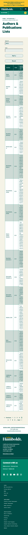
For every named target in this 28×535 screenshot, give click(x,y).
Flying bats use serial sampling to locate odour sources (22, 99)
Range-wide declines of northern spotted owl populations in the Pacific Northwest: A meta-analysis (22, 257)
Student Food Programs (9, 521)
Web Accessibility (8, 487)
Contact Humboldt (8, 469)
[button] (20, 9)
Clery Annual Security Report (11, 525)
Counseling (6, 515)
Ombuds (5, 528)
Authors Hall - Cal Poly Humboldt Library (14, 427)
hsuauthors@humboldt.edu (14, 431)
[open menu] (25, 9)
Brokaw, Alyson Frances (8, 100)
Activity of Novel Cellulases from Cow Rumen (22, 386)
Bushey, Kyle (9, 317)
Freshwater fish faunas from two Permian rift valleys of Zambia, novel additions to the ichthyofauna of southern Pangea (22, 115)
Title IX (6, 493)
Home (4, 18)
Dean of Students (8, 513)
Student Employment (8, 503)
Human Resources (7, 505)
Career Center (7, 507)
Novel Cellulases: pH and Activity (22, 396)
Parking (5, 517)
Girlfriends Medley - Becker (22, 74)
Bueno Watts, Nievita (7, 235)
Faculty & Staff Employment (10, 501)
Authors (4, 12)
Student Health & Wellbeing (10, 523)
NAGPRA (5, 495)
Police (5, 519)
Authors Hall (11, 18)
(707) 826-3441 (14, 429)
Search (7, 41)
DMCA (5, 491)
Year (6, 47)
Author (8, 67)
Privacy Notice (7, 489)
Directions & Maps (8, 454)
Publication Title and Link (22, 68)
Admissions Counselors (10, 466)
